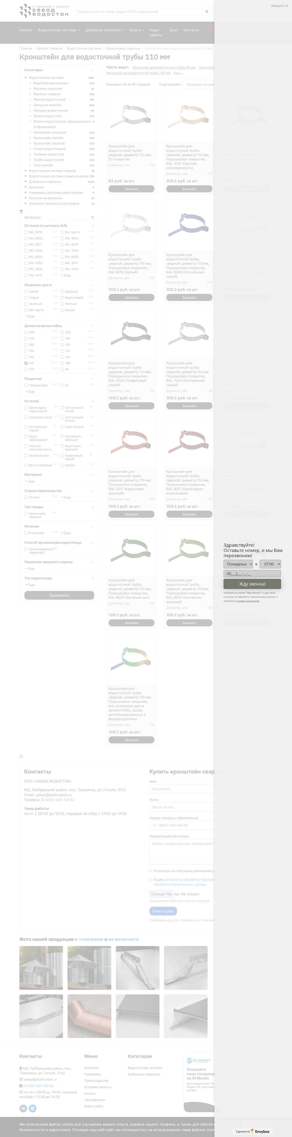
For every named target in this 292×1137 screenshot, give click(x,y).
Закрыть (278, 5)
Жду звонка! (252, 584)
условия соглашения (247, 600)
